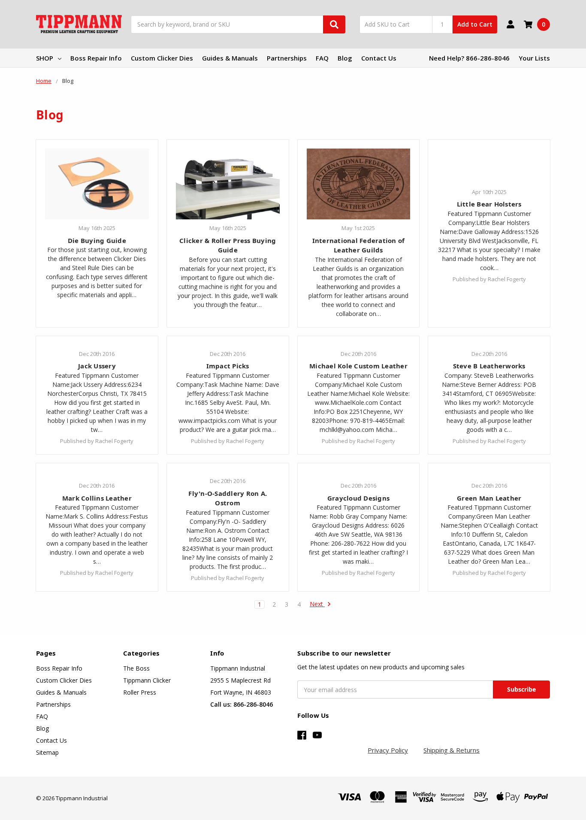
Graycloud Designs (358, 498)
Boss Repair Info (96, 58)
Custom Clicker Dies (162, 58)
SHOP (44, 58)
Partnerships (287, 58)
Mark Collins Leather (97, 498)
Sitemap (47, 752)
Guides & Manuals (230, 58)
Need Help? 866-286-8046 (469, 58)
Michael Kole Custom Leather (358, 365)
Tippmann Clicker (147, 680)
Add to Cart (474, 24)
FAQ (322, 58)
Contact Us (378, 58)
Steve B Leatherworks (489, 365)
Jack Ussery (97, 365)
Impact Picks (227, 365)
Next (317, 604)
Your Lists (534, 58)
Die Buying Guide (97, 240)
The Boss (136, 668)
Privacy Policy (388, 750)
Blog (345, 58)
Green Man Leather (489, 498)
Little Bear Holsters (489, 204)
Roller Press (139, 692)
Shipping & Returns (451, 750)
